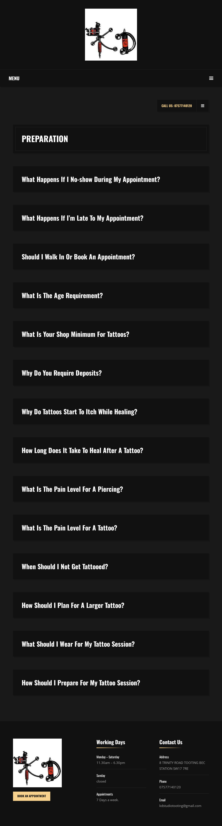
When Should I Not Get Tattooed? (65, 566)
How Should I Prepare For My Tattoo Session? (81, 682)
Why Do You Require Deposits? (62, 372)
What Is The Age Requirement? (62, 295)
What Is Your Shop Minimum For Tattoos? (75, 334)
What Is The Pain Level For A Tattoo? (69, 527)
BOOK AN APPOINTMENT (31, 796)
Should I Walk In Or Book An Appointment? (78, 256)
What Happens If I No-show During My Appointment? (91, 179)
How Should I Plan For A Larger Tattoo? (73, 605)
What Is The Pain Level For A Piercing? (72, 489)
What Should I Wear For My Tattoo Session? (78, 644)
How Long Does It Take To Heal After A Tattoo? (82, 450)
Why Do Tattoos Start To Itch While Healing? (79, 411)
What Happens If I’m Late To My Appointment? (82, 218)
